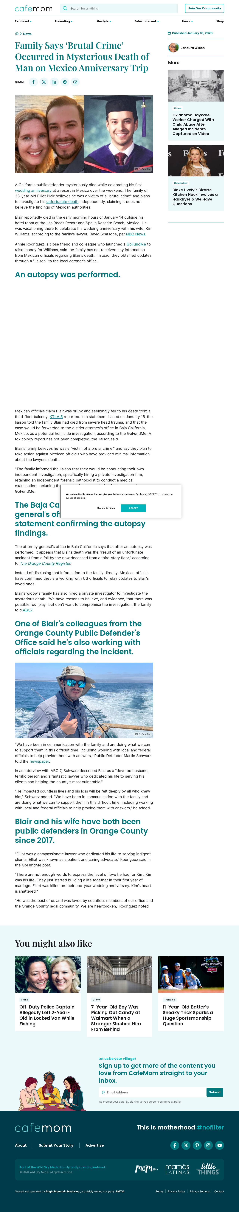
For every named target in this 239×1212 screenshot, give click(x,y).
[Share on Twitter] (43, 81)
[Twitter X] (185, 1145)
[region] (120, 501)
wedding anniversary (33, 190)
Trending (169, 999)
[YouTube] (219, 1145)
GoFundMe (136, 244)
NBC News (135, 234)
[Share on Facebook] (33, 81)
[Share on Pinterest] (64, 81)
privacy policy (172, 1101)
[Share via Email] (75, 81)
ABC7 (27, 610)
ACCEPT (133, 508)
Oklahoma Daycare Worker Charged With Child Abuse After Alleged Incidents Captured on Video (193, 124)
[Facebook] (174, 1145)
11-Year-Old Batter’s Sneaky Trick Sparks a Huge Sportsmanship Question (188, 1015)
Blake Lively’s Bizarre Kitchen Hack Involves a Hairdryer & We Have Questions (195, 196)
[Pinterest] (197, 1145)
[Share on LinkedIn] (54, 81)
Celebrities (180, 183)
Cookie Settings (106, 508)
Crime (177, 108)
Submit (215, 1092)
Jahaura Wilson (193, 48)
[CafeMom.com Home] (33, 8)
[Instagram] (208, 1145)
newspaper (39, 761)
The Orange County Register (45, 563)
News (27, 34)
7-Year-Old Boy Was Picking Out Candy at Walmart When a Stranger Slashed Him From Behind (116, 1018)
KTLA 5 (56, 416)
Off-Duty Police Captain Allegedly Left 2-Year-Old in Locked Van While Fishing (47, 1015)
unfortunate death (62, 201)
